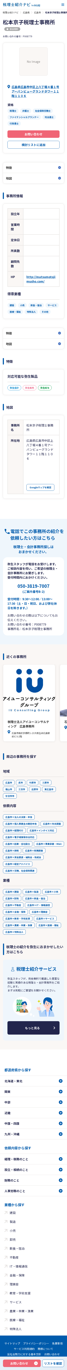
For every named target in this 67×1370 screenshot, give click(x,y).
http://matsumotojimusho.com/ (40, 279)
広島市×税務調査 (34, 850)
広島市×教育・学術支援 (17, 918)
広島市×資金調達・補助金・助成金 (23, 857)
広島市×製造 (32, 891)
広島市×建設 (12, 891)
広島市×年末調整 (52, 823)
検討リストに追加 (33, 144)
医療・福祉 (17, 1320)
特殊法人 (16, 1329)
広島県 (26, 12)
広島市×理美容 (39, 911)
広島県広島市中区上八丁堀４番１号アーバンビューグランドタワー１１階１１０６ (35, 91)
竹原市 (32, 782)
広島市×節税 (12, 850)
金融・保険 (17, 1275)
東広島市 (48, 789)
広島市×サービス (45, 918)
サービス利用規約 (24, 1349)
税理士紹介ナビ (10, 12)
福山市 (8, 789)
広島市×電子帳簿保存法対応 (19, 837)
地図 (9, 178)
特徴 (9, 167)
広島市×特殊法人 (14, 931)
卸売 (13, 1239)
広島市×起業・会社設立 (17, 843)
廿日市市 (9, 795)
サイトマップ (12, 1343)
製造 (13, 1221)
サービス (16, 1302)
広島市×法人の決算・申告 (18, 817)
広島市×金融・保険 (15, 911)
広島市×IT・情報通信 (38, 905)
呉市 (20, 782)
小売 (13, 1230)
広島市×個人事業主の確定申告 (21, 823)
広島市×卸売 (12, 898)
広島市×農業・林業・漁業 (18, 925)
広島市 (37, 12)
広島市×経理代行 (14, 830)
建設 (13, 1212)
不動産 (14, 1257)
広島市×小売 (51, 891)
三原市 (45, 782)
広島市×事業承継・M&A (49, 843)
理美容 (14, 1284)
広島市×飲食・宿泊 (35, 898)
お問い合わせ (33, 134)
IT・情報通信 (19, 1266)
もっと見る (32, 1028)
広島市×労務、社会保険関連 (19, 870)
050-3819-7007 (33, 588)
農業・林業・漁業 (22, 1311)
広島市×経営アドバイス (17, 863)
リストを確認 (53, 1363)
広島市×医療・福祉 (49, 925)
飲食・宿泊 (17, 1248)
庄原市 (34, 789)
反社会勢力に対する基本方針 (24, 1354)
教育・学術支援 (20, 1293)
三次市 (21, 789)
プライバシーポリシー (36, 1343)
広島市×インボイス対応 (42, 830)
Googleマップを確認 (40, 487)
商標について (45, 1349)
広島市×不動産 (13, 905)
